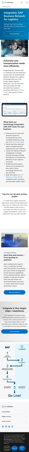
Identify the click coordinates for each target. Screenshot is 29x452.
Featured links (6, 411)
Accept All (14, 448)
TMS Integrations (7, 6)
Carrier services (6, 421)
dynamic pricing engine (16, 142)
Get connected (14, 34)
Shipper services (6, 416)
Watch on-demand (14, 292)
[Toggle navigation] (27, 2)
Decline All (22, 448)
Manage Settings (7, 448)
